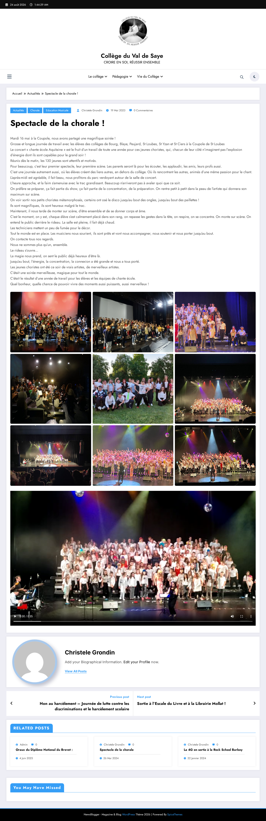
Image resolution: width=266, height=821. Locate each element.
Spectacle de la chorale (117, 750)
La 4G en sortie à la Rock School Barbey (213, 750)
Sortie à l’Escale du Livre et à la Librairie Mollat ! (181, 703)
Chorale (35, 110)
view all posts (76, 671)
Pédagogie (120, 76)
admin (23, 744)
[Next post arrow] (254, 703)
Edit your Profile (136, 662)
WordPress (128, 814)
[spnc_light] (254, 77)
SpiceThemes (174, 814)
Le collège (95, 76)
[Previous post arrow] (11, 703)
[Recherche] (242, 77)
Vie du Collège (148, 76)
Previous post (119, 697)
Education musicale (57, 110)
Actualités (18, 110)
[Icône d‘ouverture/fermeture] (9, 77)
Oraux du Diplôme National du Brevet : (44, 750)
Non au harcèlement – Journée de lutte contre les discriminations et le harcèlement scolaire (84, 706)
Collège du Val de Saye (132, 56)
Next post (144, 697)
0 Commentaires (143, 110)
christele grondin (92, 110)
